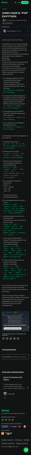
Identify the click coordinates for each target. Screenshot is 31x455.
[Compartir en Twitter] (7, 338)
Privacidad (26, 440)
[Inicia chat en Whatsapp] (26, 450)
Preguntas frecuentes (7, 440)
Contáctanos (18, 440)
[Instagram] (9, 420)
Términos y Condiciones (8, 443)
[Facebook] (2, 420)
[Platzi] (4, 2)
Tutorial (4, 9)
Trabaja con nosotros (22, 443)
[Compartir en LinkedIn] (10, 338)
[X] (6, 420)
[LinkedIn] (12, 420)
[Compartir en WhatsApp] (14, 338)
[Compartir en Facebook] (3, 338)
